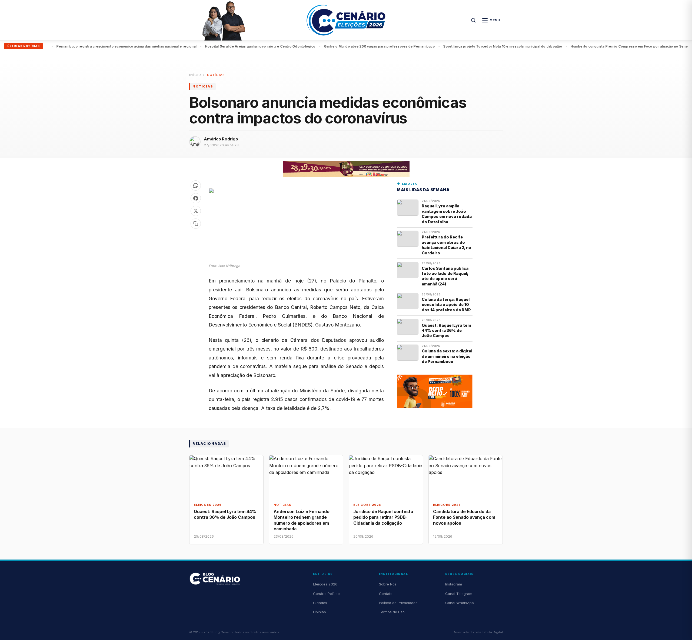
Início (195, 75)
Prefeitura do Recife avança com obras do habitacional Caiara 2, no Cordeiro (446, 245)
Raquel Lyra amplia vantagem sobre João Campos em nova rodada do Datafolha (447, 214)
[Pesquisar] (473, 20)
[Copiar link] (196, 223)
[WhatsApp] (196, 185)
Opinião (319, 612)
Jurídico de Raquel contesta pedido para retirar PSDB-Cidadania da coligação (383, 517)
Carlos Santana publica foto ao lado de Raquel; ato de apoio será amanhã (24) (445, 276)
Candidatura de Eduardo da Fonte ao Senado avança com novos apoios (464, 517)
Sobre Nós (388, 584)
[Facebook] (196, 198)
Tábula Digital (492, 632)
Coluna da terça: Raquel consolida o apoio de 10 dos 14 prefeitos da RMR (446, 304)
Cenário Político (326, 593)
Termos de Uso (392, 612)
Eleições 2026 (325, 584)
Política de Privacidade (398, 603)
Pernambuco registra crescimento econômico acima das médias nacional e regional (112, 46)
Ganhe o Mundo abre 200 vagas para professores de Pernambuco (365, 46)
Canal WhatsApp (459, 603)
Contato (385, 593)
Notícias (216, 75)
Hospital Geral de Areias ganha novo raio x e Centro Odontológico (246, 46)
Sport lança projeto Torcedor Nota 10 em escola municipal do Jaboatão (488, 46)
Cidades (320, 603)
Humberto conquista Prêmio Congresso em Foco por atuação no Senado (617, 46)
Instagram (453, 584)
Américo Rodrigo (221, 139)
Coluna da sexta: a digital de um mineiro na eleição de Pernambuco (447, 356)
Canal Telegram (458, 593)
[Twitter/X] (196, 211)
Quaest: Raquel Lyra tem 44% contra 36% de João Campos (446, 330)
